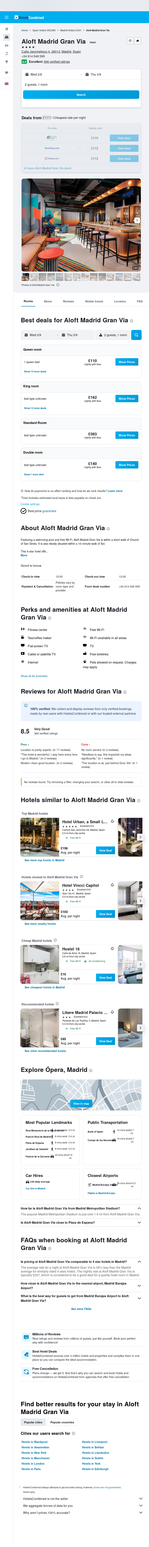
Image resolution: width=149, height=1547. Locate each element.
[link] (45, 860)
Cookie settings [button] (30, 504)
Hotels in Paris (31, 1469)
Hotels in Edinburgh (95, 1469)
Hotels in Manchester (36, 1458)
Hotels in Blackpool (35, 1442)
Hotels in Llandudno (95, 1453)
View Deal (105, 850)
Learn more (115, 491)
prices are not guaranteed (107, 1487)
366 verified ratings (57, 61)
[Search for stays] (7, 37)
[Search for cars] (7, 45)
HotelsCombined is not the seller (45, 1498)
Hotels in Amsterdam (35, 1447)
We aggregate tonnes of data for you (48, 1505)
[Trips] (7, 73)
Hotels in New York (34, 1453)
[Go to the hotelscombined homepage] (29, 17)
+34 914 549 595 (33, 56)
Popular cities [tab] (33, 1422)
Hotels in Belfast (93, 1447)
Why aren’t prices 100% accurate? (46, 1512)
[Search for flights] (7, 29)
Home (25, 30)
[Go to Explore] (7, 62)
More (24, 555)
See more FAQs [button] (81, 1309)
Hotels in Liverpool (94, 1442)
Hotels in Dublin (92, 1458)
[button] (6, 17)
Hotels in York (91, 1463)
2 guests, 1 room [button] (36, 84)
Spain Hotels (39, 30)
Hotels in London (33, 1463)
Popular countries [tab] (62, 1422)
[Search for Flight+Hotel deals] (7, 53)
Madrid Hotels (67, 30)
